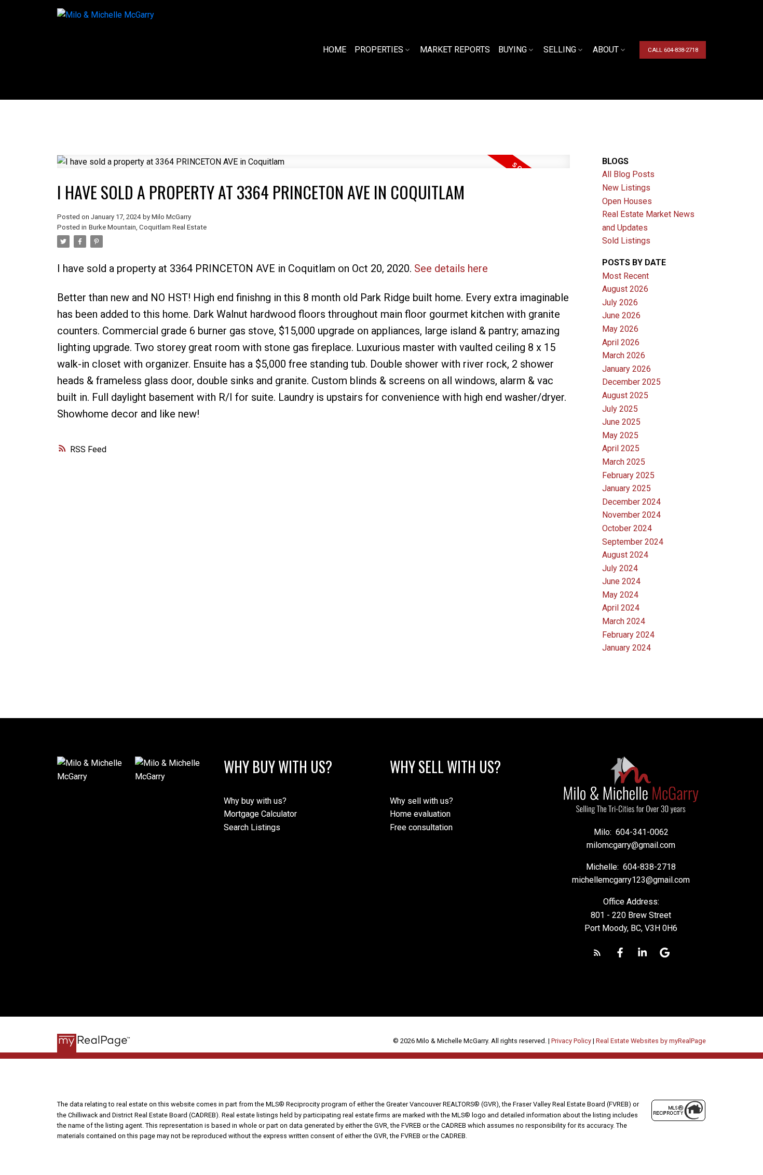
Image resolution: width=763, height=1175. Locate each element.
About (606, 50)
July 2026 (620, 302)
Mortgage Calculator (260, 814)
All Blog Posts (628, 174)
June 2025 (621, 422)
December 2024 (631, 502)
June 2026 (621, 315)
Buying (512, 50)
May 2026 (620, 329)
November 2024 (631, 515)
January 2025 (626, 488)
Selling (559, 50)
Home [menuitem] (334, 50)
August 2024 (625, 555)
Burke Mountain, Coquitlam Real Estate (148, 227)
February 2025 (628, 475)
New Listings (626, 188)
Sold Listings (626, 241)
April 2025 (620, 448)
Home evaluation (420, 814)
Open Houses (627, 201)
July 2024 (620, 568)
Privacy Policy (571, 1041)
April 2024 (620, 608)
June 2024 (621, 581)
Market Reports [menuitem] (455, 50)
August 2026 (625, 289)
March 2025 (623, 462)
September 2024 (632, 542)
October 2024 (627, 528)
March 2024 (623, 621)
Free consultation (421, 827)
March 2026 (623, 355)
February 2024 (628, 635)
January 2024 (626, 648)
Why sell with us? (421, 801)
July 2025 (620, 409)
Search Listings (252, 827)
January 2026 (626, 369)
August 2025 (625, 395)
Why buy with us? (255, 801)
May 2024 (620, 595)
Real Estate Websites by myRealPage (651, 1041)
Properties (379, 50)
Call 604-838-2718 (673, 49)
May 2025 (620, 435)
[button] (672, 50)
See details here (451, 268)
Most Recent (625, 276)
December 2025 (631, 382)
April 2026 (620, 342)
